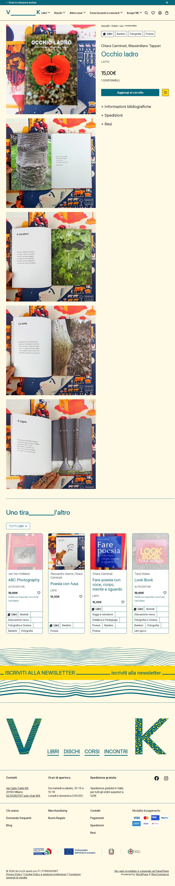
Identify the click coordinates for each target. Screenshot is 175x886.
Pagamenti (97, 818)
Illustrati (24, 614)
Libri (44, 12)
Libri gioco (140, 630)
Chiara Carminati (114, 46)
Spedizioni (114, 115)
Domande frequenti (18, 818)
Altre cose (76, 12)
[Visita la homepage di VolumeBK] (23, 13)
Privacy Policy (14, 874)
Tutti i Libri (16, 526)
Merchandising (57, 810)
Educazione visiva (18, 619)
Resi (108, 124)
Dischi (58, 12)
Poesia (149, 33)
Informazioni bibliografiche (128, 106)
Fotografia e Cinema (19, 625)
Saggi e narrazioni (102, 614)
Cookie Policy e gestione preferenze (45, 874)
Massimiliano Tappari (144, 46)
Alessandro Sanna (61, 573)
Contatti (95, 810)
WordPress (142, 874)
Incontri (116, 751)
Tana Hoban (142, 573)
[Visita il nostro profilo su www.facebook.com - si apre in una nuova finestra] (156, 778)
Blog (9, 825)
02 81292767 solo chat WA (23, 795)
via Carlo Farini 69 (17, 788)
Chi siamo (12, 810)
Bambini (121, 33)
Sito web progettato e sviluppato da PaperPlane (141, 871)
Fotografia (135, 33)
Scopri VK (133, 12)
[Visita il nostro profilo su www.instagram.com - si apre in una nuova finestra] (166, 778)
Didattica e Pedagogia (105, 619)
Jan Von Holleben (19, 573)
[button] (165, 92)
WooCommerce (160, 874)
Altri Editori (16, 586)
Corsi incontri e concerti (104, 12)
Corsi (92, 751)
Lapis (105, 61)
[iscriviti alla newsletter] (87, 673)
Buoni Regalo (56, 818)
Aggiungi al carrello (130, 92)
